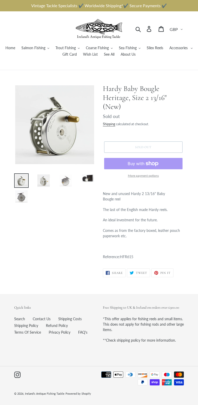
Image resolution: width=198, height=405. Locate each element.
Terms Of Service (27, 332)
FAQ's (82, 332)
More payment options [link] (143, 176)
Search (19, 319)
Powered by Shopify (78, 393)
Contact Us (42, 319)
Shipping (109, 124)
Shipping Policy (26, 325)
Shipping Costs (70, 319)
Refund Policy (57, 325)
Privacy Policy (59, 332)
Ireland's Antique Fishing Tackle (44, 393)
